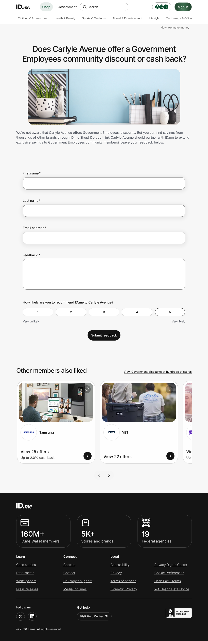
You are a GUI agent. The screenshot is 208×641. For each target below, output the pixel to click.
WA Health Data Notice (171, 589)
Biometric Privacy (123, 589)
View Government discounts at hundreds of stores (158, 371)
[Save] (87, 389)
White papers (26, 581)
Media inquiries (75, 589)
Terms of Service (123, 581)
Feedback (31, 255)
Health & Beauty (64, 18)
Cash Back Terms (167, 581)
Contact (69, 573)
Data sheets (25, 573)
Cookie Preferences (169, 573)
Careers (69, 565)
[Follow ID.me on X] (20, 616)
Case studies (26, 565)
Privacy (116, 573)
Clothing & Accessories (32, 18)
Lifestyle (154, 18)
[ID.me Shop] (25, 6)
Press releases (27, 589)
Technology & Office (179, 18)
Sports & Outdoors (94, 18)
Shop (46, 7)
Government (67, 7)
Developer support (77, 581)
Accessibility (120, 565)
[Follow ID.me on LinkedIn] (32, 616)
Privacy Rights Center (170, 565)
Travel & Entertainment (127, 18)
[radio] (38, 312)
